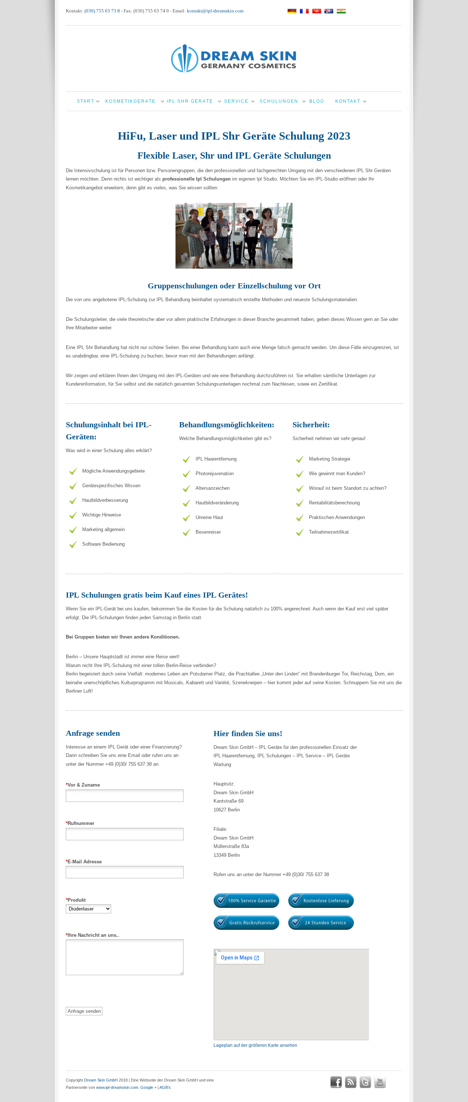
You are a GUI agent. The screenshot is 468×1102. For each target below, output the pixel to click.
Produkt (76, 900)
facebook (336, 1082)
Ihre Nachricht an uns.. (92, 935)
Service (236, 101)
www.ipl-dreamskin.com (117, 1087)
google (394, 1082)
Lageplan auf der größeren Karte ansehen (255, 1045)
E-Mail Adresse (84, 861)
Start (85, 101)
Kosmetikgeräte (130, 101)
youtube (380, 1082)
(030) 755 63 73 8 (102, 11)
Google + (148, 1087)
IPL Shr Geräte (190, 101)
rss (350, 1082)
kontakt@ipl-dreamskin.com (215, 11)
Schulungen (279, 101)
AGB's (165, 1087)
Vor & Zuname (83, 785)
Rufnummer (80, 823)
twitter (365, 1082)
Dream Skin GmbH (101, 1080)
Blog (316, 101)
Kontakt (348, 101)
